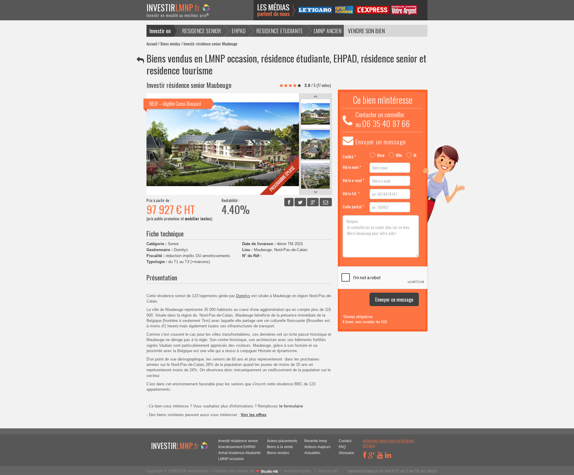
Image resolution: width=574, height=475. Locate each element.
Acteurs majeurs (317, 447)
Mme (380, 155)
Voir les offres (253, 415)
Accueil (151, 44)
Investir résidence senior (238, 441)
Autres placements (282, 441)
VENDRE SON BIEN (366, 31)
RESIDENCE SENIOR (201, 31)
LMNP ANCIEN (327, 31)
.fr (177, 11)
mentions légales (297, 471)
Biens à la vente (280, 447)
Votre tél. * (351, 193)
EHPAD (238, 31)
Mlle (399, 155)
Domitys (243, 296)
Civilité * (349, 156)
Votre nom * (352, 167)
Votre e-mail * (353, 180)
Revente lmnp (315, 441)
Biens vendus (170, 44)
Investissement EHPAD (237, 447)
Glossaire (346, 453)
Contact (345, 441)
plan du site (327, 471)
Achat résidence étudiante (239, 453)
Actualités (312, 453)
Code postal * (353, 206)
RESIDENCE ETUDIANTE (279, 31)
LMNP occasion (231, 459)
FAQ (342, 447)
